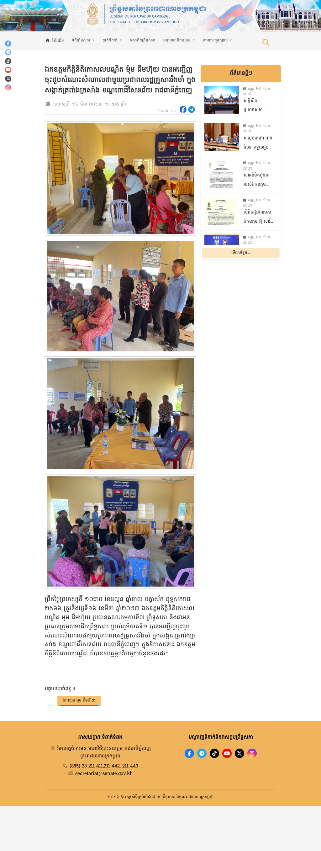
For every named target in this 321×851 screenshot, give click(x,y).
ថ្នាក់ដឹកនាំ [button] (111, 40)
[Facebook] (8, 43)
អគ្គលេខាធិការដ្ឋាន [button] (177, 40)
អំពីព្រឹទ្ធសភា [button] (82, 40)
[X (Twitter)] (8, 78)
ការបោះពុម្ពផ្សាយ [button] (216, 40)
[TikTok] (8, 61)
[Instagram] (8, 87)
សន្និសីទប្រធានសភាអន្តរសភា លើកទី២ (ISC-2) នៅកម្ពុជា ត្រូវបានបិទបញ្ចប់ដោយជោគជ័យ (259, 106)
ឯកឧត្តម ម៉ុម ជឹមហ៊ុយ (79, 700)
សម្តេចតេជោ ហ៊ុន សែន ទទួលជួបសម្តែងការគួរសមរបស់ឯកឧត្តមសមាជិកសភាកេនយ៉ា (260, 143)
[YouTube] (8, 70)
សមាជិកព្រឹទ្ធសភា (142, 40)
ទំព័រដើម (57, 41)
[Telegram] (8, 52)
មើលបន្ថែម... (240, 253)
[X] (239, 753)
